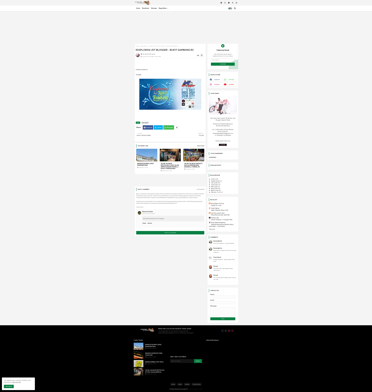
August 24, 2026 (216, 205)
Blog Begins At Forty (217, 203)
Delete (150, 223)
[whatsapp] (225, 2)
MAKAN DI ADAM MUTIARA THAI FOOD (153, 354)
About (180, 384)
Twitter (159, 127)
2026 (213, 179)
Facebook (149, 127)
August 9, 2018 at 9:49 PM (148, 213)
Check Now (15, 382)
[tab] (138, 8)
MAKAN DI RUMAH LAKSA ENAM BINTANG (145, 164)
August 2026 (215, 181)
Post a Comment (170, 233)
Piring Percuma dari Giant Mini (220, 215)
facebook (217, 79)
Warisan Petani (147, 211)
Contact (187, 384)
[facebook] (221, 2)
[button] (230, 8)
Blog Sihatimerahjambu (218, 222)
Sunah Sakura (215, 208)
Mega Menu (163, 8)
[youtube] (229, 330)
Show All (212, 229)
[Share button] (176, 127)
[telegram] (229, 2)
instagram (217, 84)
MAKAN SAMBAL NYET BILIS (154, 362)
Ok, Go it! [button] (9, 386)
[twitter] (232, 2)
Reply (144, 223)
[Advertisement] (186, 27)
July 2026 (214, 183)
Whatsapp (169, 127)
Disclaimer (145, 8)
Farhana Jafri (215, 218)
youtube (231, 84)
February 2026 (216, 192)
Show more (200, 146)
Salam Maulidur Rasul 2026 (219, 210)
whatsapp (231, 79)
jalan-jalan (144, 46)
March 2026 (215, 190)
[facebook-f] (222, 330)
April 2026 (214, 188)
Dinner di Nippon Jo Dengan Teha (221, 219)
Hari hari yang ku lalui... (218, 213)
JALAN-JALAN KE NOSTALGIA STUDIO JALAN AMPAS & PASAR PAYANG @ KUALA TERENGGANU (170, 166)
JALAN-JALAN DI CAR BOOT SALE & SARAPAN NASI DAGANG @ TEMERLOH (193, 165)
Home (138, 8)
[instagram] (236, 2)
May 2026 (214, 186)
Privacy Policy (197, 384)
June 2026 (214, 185)
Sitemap (154, 8)
